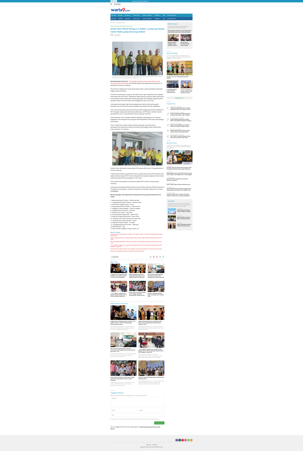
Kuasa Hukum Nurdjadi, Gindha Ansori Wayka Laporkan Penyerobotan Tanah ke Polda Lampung (136, 249)
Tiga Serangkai (117, 34)
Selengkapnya (179, 98)
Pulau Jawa (136, 15)
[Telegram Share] (160, 257)
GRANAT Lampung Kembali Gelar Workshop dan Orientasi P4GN (127, 251)
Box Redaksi (117, 4)
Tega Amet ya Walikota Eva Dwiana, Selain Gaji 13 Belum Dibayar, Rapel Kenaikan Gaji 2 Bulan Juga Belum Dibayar (179, 125)
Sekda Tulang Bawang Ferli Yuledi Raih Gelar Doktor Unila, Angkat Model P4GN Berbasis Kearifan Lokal (135, 238)
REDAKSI (120, 15)
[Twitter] (179, 440)
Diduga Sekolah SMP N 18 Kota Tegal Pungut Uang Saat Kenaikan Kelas (179, 131)
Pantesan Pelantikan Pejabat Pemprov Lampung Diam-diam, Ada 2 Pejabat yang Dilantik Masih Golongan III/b (180, 114)
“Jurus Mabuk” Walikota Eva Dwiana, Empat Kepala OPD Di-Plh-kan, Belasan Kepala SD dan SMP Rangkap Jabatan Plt (136, 245)
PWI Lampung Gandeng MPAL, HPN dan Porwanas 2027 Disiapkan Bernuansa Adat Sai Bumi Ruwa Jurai (136, 242)
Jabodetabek (122, 26)
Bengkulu (157, 15)
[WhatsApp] (188, 440)
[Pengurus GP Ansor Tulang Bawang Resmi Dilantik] (180, 68)
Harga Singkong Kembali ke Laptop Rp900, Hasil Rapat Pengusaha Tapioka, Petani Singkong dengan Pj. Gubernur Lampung (180, 120)
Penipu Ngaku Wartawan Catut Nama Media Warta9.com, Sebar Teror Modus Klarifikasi (179, 31)
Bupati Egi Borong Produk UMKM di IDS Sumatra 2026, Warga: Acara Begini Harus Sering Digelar (179, 173)
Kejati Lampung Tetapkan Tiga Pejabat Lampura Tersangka (172, 44)
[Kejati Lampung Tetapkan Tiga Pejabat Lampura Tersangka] (173, 37)
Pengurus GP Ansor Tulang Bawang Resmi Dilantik (178, 77)
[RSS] (191, 440)
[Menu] (111, 4)
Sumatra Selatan (147, 15)
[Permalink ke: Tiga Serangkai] (111, 35)
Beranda (113, 15)
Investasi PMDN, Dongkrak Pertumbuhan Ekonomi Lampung (177, 179)
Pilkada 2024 (129, 26)
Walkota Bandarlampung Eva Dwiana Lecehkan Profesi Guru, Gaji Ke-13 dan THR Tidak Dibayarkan (180, 108)
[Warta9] (120, 9)
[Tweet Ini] (154, 257)
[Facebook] (176, 440)
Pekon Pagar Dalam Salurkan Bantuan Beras (178, 184)
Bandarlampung (114, 26)
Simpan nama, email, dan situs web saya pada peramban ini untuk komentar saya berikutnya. (135, 419)
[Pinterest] (182, 440)
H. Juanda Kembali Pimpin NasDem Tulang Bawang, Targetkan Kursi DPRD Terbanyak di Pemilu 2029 (172, 91)
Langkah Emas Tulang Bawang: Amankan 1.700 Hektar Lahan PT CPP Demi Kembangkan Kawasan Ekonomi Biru (136, 235)
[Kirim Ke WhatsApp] (163, 257)
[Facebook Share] (150, 257)
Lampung (127, 15)
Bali (164, 15)
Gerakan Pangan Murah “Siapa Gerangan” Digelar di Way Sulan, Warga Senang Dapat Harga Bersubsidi (178, 195)
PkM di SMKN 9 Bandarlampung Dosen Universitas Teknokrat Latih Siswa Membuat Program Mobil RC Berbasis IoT (181, 136)
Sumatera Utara (171, 15)
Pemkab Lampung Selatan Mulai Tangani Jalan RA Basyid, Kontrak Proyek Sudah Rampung (179, 168)
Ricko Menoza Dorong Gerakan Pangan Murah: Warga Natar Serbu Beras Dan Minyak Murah (179, 189)
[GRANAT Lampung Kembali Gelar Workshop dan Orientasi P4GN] (156, 286)
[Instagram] (185, 440)
